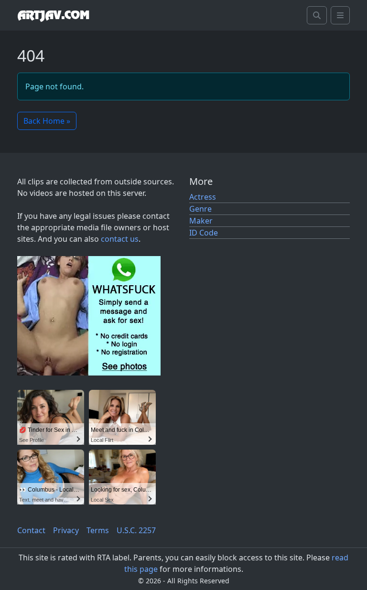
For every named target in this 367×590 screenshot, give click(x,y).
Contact (31, 530)
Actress (202, 197)
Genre (200, 209)
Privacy (66, 530)
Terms (97, 530)
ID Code (203, 232)
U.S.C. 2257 (136, 530)
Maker (201, 220)
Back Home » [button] (46, 121)
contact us (120, 239)
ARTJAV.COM (53, 15)
